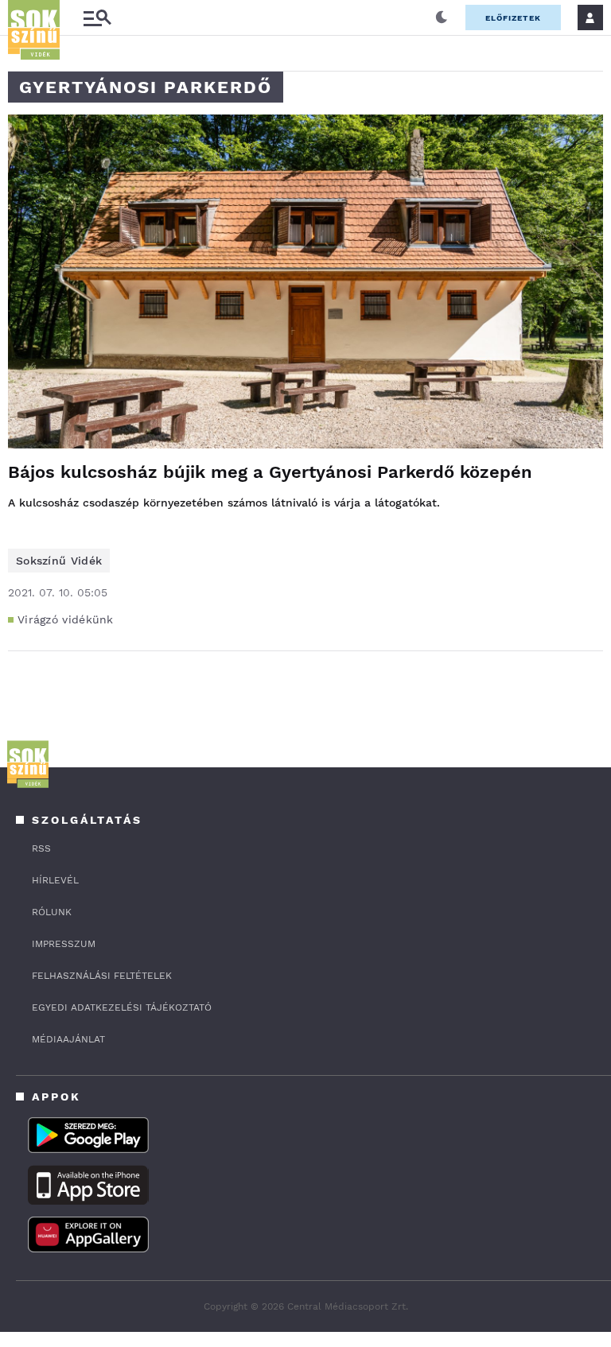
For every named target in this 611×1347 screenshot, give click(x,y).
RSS (41, 848)
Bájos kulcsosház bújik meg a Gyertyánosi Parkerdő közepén (270, 472)
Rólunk (52, 912)
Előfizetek (513, 18)
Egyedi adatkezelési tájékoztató (122, 1007)
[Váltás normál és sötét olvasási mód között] (441, 17)
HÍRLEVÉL (55, 880)
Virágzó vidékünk (66, 619)
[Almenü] (97, 18)
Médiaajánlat (68, 1039)
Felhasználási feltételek (102, 975)
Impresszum (63, 943)
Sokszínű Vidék (59, 560)
